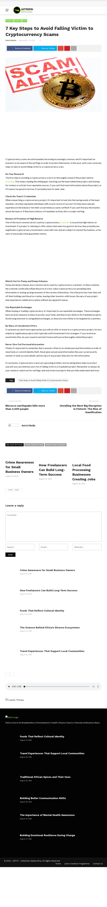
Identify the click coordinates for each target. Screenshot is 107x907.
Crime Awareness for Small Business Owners (33, 3)
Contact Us (98, 864)
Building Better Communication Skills (43, 798)
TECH (24, 21)
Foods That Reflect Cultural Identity (42, 610)
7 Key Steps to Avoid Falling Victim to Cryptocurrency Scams (43, 380)
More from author (34, 445)
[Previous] (7, 674)
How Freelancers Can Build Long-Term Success (53, 469)
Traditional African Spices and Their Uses (45, 777)
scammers (65, 222)
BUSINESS (9, 21)
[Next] (12, 674)
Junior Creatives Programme (77, 864)
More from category (55, 445)
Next (17, 490)
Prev (10, 490)
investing (9, 181)
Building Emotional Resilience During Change (47, 835)
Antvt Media (10, 40)
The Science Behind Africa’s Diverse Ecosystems (50, 627)
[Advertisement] (53, 136)
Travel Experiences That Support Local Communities (52, 651)
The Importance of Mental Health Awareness (47, 815)
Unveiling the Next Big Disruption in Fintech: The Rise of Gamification (81, 409)
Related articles (15, 445)
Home (58, 864)
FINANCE (18, 21)
